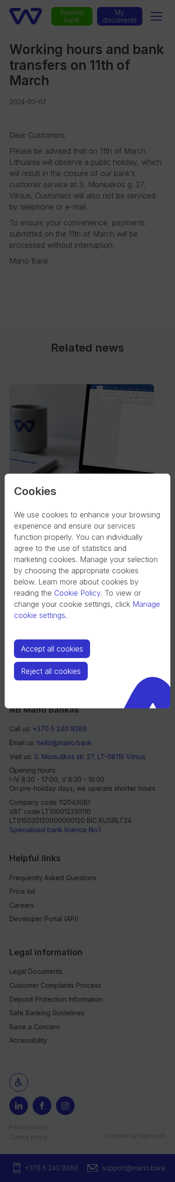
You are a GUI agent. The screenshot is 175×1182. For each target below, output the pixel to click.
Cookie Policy (77, 593)
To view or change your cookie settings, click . (87, 604)
